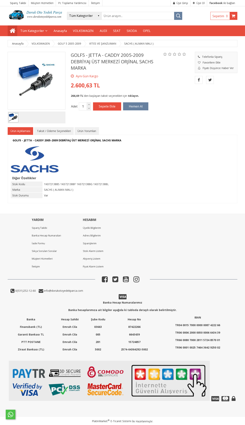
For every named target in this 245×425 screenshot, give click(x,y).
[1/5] (165, 54)
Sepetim (220, 16)
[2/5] (167, 54)
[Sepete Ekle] (107, 106)
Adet (74, 106)
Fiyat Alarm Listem (93, 266)
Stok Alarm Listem (93, 251)
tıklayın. (133, 96)
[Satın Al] (135, 106)
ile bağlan (222, 3)
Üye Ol (200, 3)
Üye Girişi (182, 3)
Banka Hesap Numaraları (46, 235)
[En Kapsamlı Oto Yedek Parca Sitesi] (36, 21)
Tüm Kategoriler (32, 31)
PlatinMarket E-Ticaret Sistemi (111, 421)
